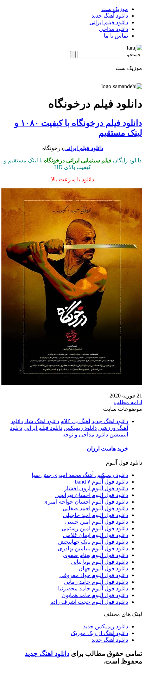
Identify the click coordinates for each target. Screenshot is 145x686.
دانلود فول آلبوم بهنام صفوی (95, 555)
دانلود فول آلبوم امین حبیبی (96, 522)
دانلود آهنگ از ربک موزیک (99, 633)
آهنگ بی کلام (75, 421)
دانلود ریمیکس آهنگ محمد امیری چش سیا (80, 475)
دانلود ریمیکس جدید (105, 626)
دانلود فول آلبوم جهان (103, 568)
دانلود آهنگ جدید (110, 16)
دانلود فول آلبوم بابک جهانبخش (93, 542)
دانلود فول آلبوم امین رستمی (95, 528)
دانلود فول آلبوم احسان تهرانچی (91, 495)
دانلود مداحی (113, 29)
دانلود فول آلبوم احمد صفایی (95, 508)
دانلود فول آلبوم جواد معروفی (93, 575)
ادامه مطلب (128, 402)
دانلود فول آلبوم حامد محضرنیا (93, 588)
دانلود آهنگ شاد (41, 421)
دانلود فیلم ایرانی (108, 22)
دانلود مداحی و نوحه (85, 435)
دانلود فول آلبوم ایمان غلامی (95, 535)
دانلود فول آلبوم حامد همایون (95, 595)
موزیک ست (114, 9)
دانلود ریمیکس (80, 428)
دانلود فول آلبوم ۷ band (101, 482)
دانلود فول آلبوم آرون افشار (96, 488)
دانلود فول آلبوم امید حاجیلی (95, 515)
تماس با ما (116, 36)
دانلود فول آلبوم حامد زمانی (96, 582)
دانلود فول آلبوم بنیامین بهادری (93, 548)
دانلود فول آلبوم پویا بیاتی (99, 562)
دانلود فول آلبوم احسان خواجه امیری (85, 502)
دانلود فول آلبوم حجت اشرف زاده (89, 602)
